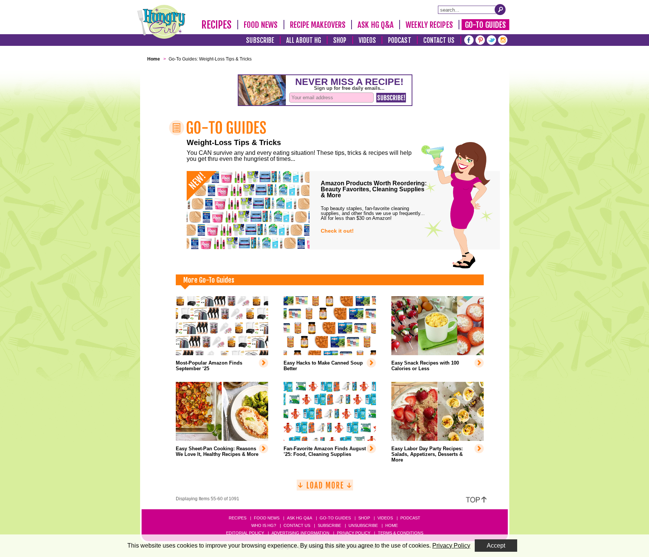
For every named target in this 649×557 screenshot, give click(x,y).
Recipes (216, 24)
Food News (261, 25)
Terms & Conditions (400, 533)
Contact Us (439, 40)
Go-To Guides (485, 25)
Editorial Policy (245, 533)
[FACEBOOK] (469, 39)
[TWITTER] (491, 39)
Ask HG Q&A (376, 25)
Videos (367, 40)
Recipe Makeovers (318, 25)
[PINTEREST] (480, 39)
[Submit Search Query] (500, 9)
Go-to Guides (335, 518)
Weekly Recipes (429, 25)
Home (391, 525)
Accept (496, 545)
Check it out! (337, 231)
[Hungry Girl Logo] (161, 22)
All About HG (303, 40)
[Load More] (325, 488)
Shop (339, 40)
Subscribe (260, 40)
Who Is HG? (263, 525)
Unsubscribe (363, 525)
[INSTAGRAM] (502, 39)
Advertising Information (300, 533)
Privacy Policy (353, 533)
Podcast (399, 40)
